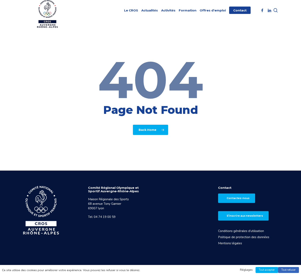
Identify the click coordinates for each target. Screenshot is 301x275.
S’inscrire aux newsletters (245, 215)
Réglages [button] (246, 270)
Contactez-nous (238, 198)
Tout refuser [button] (288, 270)
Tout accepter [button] (267, 270)
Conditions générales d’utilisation (241, 231)
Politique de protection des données (243, 237)
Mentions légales (230, 243)
